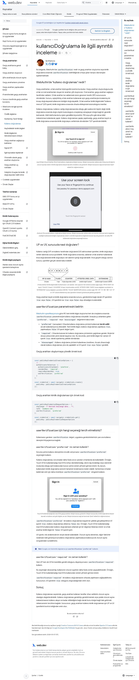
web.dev (39, 40)
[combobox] (92, 3)
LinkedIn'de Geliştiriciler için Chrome (130, 658)
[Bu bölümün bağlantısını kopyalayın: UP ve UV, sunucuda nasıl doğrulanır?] (81, 245)
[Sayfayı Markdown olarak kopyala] (67, 53)
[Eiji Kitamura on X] (47, 65)
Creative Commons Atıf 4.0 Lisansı (72, 625)
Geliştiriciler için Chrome (117, 649)
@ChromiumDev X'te (130, 649)
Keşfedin (49, 3)
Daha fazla (61, 3)
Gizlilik (40, 675)
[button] (14, 100)
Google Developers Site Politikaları (63, 628)
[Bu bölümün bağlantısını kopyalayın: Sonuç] (45, 587)
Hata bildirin (104, 648)
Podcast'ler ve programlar (118, 665)
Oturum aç (132, 3)
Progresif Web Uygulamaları (86, 14)
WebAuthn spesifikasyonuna (47, 314)
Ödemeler (106, 14)
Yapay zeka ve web (10, 14)
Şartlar (34, 675)
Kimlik (69, 14)
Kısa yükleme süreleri (29, 14)
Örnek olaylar (117, 660)
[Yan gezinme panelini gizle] (26, 676)
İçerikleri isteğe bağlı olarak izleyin (76, 23)
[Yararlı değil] (113, 39)
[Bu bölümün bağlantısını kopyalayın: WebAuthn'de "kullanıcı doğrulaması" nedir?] (88, 82)
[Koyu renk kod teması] (115, 358)
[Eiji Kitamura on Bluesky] (56, 65)
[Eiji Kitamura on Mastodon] (53, 65)
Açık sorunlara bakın (105, 652)
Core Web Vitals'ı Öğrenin (52, 14)
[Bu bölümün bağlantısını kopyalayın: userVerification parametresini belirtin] (85, 307)
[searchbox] (15, 21)
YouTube (128, 653)
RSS (127, 664)
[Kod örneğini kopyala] (117, 358)
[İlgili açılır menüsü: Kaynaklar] (40, 2)
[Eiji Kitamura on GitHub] (50, 65)
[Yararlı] (109, 39)
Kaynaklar (33, 3)
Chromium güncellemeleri (117, 655)
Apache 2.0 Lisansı (106, 625)
